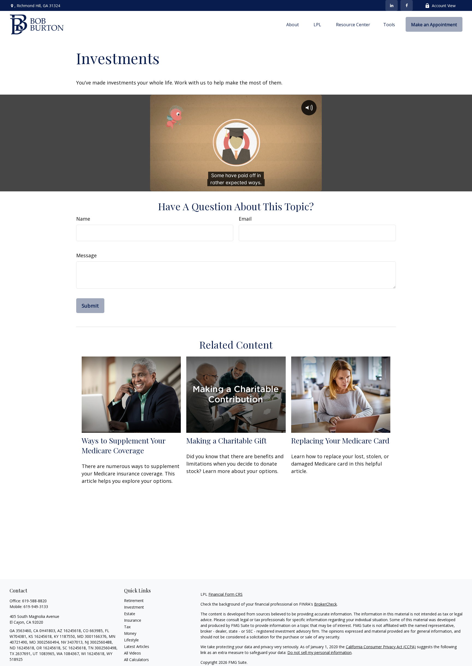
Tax (127, 626)
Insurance (132, 620)
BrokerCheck (325, 604)
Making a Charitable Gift (226, 440)
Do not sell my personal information (319, 652)
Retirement (134, 600)
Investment (134, 607)
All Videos (132, 653)
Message (86, 255)
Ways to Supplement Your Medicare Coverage (123, 445)
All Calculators (136, 659)
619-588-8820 (34, 600)
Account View (444, 5)
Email (245, 218)
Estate (129, 613)
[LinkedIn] (391, 5)
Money (130, 633)
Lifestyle (131, 639)
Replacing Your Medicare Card (340, 440)
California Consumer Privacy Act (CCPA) (381, 646)
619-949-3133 (35, 606)
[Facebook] (406, 5)
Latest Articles (136, 646)
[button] (292, 24)
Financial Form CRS (225, 594)
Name (83, 218)
